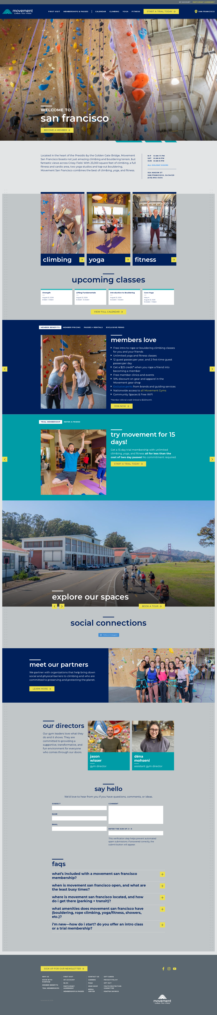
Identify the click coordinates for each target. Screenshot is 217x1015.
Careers (92, 980)
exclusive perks (115, 327)
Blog (66, 983)
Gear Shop (93, 986)
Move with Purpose (47, 981)
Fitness (136, 11)
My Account (184, 2)
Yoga (125, 11)
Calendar (100, 11)
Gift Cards (109, 977)
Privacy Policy (111, 980)
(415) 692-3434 (155, 178)
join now (120, 406)
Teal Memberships (50, 988)
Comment (113, 804)
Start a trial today (159, 11)
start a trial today (127, 464)
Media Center (91, 990)
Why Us (45, 977)
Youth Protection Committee (112, 987)
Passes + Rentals (93, 327)
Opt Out (108, 983)
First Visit (54, 11)
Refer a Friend (72, 422)
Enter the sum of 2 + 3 (120, 829)
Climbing (114, 11)
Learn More (40, 689)
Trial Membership (50, 422)
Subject (56, 804)
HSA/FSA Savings (111, 991)
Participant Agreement (204, 2)
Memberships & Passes (76, 11)
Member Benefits (50, 327)
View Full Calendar (107, 312)
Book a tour (150, 606)
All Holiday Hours (158, 165)
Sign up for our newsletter (62, 968)
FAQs (90, 983)
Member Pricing (72, 327)
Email (55, 824)
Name (54, 814)
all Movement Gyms (153, 390)
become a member (55, 130)
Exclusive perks (123, 386)
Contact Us (93, 977)
